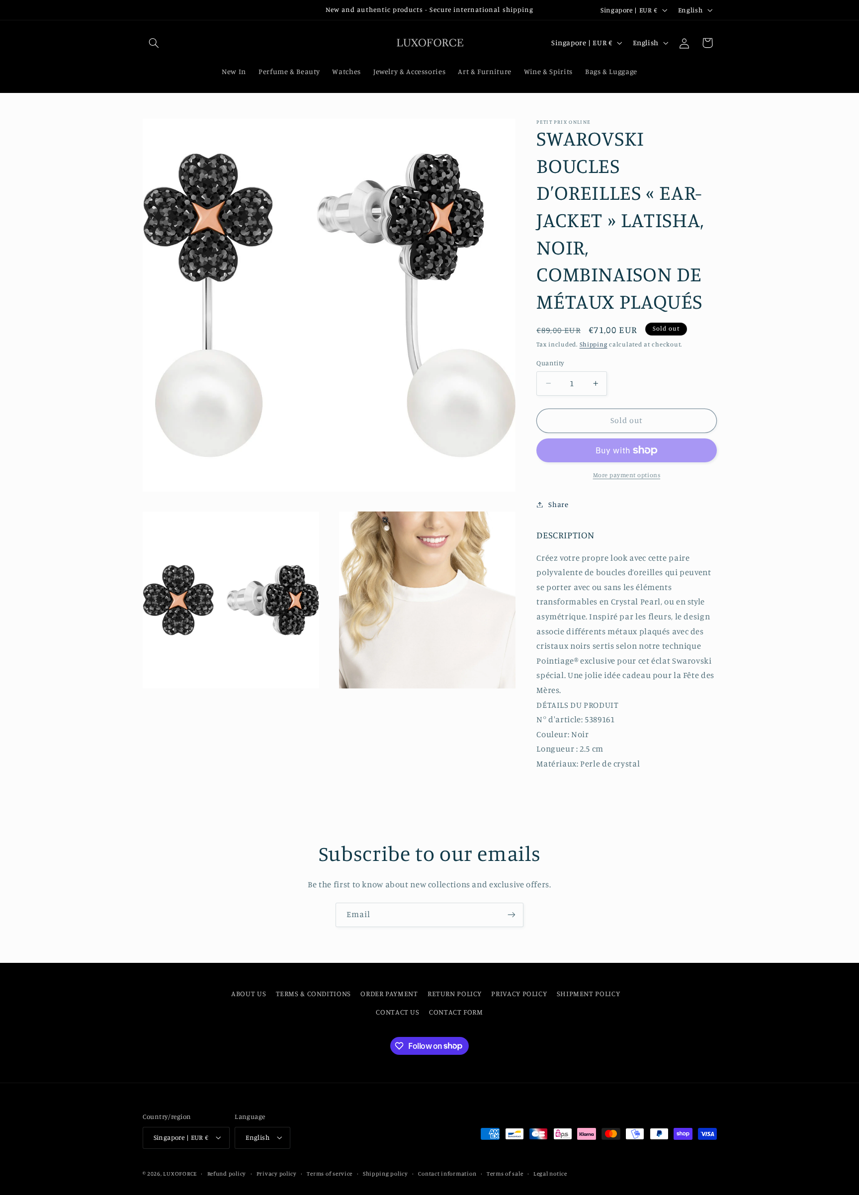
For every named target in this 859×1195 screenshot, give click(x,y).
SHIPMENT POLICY (588, 993)
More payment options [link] (627, 475)
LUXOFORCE (180, 1173)
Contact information (447, 1173)
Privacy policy (277, 1173)
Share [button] (558, 504)
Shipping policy (385, 1173)
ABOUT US (248, 993)
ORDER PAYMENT (389, 993)
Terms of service (329, 1173)
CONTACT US (397, 1012)
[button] (154, 42)
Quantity (550, 363)
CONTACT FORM (456, 1012)
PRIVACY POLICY (519, 993)
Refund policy (227, 1173)
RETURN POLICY (455, 993)
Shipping (593, 344)
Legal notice (550, 1173)
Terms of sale (505, 1173)
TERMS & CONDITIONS (313, 993)
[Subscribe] (511, 915)
